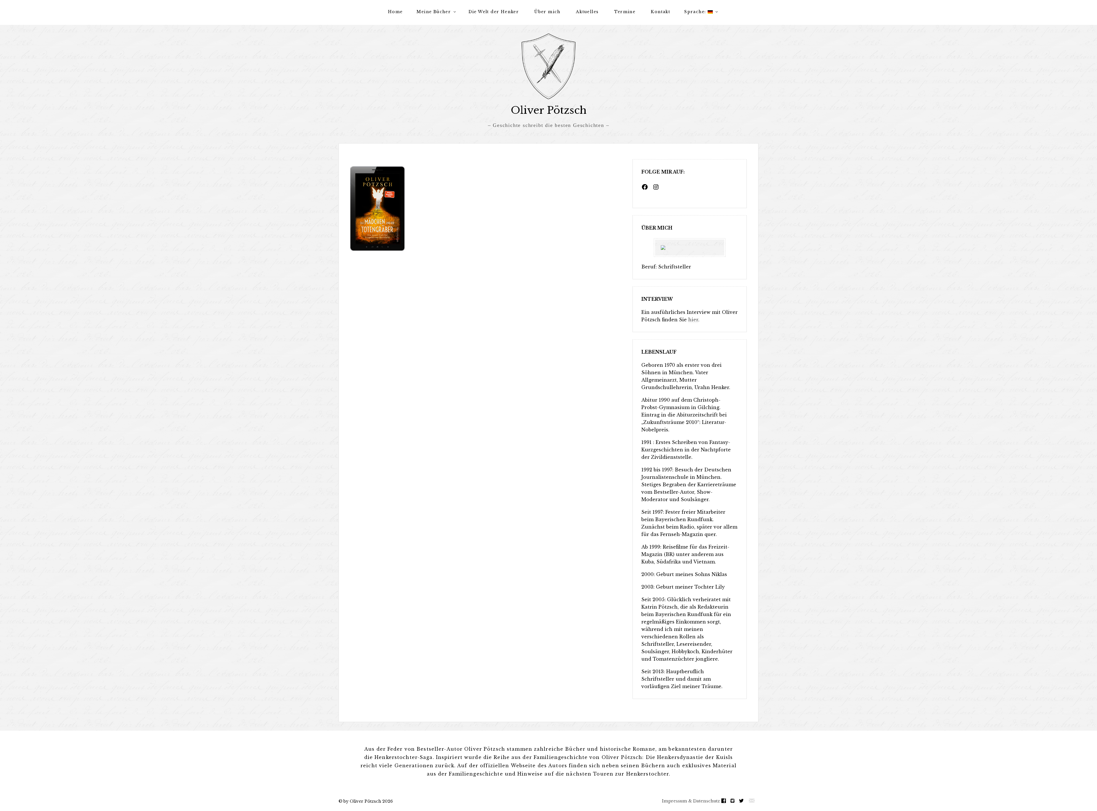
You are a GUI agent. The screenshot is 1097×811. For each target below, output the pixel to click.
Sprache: (696, 11)
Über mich (547, 11)
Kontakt (660, 11)
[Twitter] (742, 801)
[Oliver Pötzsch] (548, 66)
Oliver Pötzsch (548, 110)
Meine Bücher (434, 11)
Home (395, 11)
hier (693, 319)
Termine (625, 11)
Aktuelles (587, 11)
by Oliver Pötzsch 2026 (368, 801)
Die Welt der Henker (494, 11)
